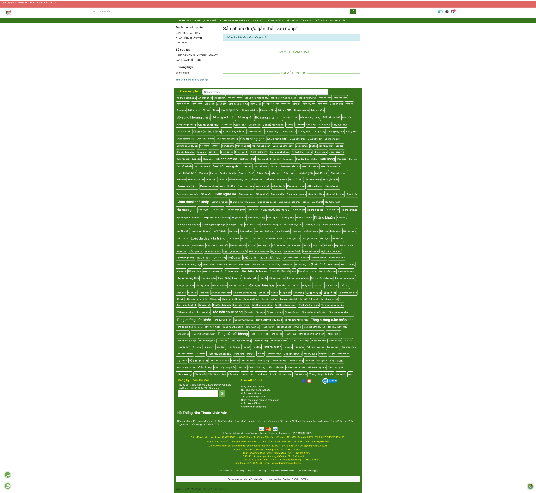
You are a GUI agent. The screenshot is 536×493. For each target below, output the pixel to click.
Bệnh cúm (210, 104)
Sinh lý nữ (329, 292)
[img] (446, 11)
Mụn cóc (307, 245)
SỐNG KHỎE (274, 20)
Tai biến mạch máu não (332, 305)
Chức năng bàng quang (227, 139)
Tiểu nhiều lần (272, 347)
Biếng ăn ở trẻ (336, 104)
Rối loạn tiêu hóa (262, 285)
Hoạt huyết (252, 209)
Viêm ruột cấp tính (317, 367)
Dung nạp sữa (183, 159)
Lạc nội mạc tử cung (201, 231)
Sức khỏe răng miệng (262, 305)
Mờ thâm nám (278, 245)
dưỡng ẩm (196, 159)
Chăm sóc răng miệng (207, 131)
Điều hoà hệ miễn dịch (290, 166)
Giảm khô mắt (263, 186)
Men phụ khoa (183, 245)
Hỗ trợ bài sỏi (298, 209)
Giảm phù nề (262, 194)
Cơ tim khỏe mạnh (261, 146)
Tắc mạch (260, 312)
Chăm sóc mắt (184, 131)
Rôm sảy (281, 285)
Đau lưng (353, 159)
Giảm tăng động (316, 194)
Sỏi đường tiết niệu (347, 292)
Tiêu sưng (299, 347)
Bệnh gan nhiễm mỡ (238, 104)
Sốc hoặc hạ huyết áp (196, 299)
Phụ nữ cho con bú (307, 271)
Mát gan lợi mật (309, 238)
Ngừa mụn (203, 257)
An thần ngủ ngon (186, 97)
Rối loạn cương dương (298, 278)
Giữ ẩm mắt (317, 202)
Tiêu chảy (208, 347)
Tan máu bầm (203, 312)
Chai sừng (310, 125)
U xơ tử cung (310, 354)
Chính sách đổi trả (250, 403)
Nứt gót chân (194, 271)
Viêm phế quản (276, 367)
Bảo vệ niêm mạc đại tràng (283, 98)
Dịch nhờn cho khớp (279, 152)
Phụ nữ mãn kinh (346, 271)
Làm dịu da (220, 231)
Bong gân (181, 110)
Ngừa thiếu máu (270, 257)
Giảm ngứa (206, 194)
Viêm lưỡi (241, 367)
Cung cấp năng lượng (283, 146)
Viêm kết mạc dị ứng (186, 367)
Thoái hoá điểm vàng (241, 340)
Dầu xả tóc (214, 152)
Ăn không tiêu (205, 98)
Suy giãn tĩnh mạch (309, 299)
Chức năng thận (297, 139)
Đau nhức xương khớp (227, 166)
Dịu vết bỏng (320, 152)
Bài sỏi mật (219, 98)
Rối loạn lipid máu (185, 285)
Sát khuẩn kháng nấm (221, 293)
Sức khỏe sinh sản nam (285, 305)
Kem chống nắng (256, 217)
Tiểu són (287, 347)
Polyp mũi (236, 278)
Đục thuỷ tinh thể (228, 173)
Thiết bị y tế (222, 340)
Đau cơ (277, 159)
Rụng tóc (306, 285)
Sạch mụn (181, 293)
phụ (294, 271)
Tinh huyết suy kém (315, 347)
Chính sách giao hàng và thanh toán (260, 400)
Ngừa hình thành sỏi (331, 251)
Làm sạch (233, 231)
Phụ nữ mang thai (188, 278)
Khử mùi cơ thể (252, 224)
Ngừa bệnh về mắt (292, 251)
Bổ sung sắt (245, 117)
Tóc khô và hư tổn (185, 354)
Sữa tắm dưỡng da (222, 305)
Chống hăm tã (288, 131)
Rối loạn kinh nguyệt (345, 278)
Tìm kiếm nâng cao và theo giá (192, 79)
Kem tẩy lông (288, 217)
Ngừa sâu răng (219, 257)
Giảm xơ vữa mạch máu (242, 202)
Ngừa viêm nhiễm (290, 257)
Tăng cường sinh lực (338, 312)
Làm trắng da (283, 231)
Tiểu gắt (246, 347)
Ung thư (322, 354)
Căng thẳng (254, 125)
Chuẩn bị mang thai (185, 139)
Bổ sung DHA (284, 110)
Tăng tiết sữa (290, 334)
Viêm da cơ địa (248, 360)
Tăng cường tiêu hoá (269, 319)
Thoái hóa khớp (260, 340)
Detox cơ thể (227, 152)
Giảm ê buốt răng (312, 179)
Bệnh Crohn (197, 104)
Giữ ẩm (306, 202)
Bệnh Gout (255, 104)
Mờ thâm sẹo (294, 245)
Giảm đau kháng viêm (276, 179)
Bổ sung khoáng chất (193, 117)
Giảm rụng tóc (277, 194)
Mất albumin (337, 238)
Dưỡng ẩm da (226, 159)
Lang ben (296, 231)
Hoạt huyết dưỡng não (275, 209)
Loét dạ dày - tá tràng (208, 238)
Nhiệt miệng (244, 264)
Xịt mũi (273, 374)
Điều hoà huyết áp (310, 166)
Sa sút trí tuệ (331, 285)
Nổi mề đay (300, 264)
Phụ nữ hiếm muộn (327, 271)
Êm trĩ (251, 173)
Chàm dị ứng (324, 125)
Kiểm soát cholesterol (334, 224)
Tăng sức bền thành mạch (203, 334)
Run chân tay (294, 285)
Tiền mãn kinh (183, 347)
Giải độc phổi (321, 173)
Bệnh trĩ (296, 104)
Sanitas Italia (182, 72)
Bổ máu (206, 110)
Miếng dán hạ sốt (238, 245)
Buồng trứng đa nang (186, 125)
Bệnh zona (322, 104)
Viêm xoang (184, 374)
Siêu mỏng (298, 292)
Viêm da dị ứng (279, 360)
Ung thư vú (182, 360)
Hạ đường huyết (332, 202)
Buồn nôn (346, 117)
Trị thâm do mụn (273, 354)
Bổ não (216, 110)
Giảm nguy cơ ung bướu (187, 194)
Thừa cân (348, 340)
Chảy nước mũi (339, 125)
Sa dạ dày (318, 285)
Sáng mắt (204, 292)
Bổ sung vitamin (267, 117)
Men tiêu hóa (198, 245)
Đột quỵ (213, 173)
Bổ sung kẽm (317, 110)
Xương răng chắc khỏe (321, 374)
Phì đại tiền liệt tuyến (280, 271)
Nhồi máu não (258, 264)
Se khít (274, 293)
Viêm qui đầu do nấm (295, 367)
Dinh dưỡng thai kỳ (302, 152)
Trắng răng (239, 354)
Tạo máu (249, 312)
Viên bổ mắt (200, 374)
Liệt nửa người (349, 231)
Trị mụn (260, 354)
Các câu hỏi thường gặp (308, 471)
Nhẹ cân (305, 257)
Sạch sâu (192, 292)
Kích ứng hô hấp (312, 224)
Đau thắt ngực (261, 166)
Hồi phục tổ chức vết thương (217, 217)
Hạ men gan (186, 210)
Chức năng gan (252, 139)
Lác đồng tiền (183, 231)
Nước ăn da (333, 264)
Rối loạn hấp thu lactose (322, 278)
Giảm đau (222, 179)
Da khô (313, 146)
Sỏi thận (180, 299)
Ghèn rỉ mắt (289, 173)
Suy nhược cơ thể (329, 299)
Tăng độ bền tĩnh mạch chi (189, 327)
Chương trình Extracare (253, 406)
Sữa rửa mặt (205, 305)
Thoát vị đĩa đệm (279, 340)
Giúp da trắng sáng (267, 202)
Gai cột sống (263, 173)
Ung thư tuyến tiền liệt (339, 354)
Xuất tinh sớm (300, 374)
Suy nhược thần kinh (187, 305)
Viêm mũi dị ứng (256, 367)
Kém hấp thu (273, 217)
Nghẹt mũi (276, 251)
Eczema (242, 173)
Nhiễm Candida (318, 257)
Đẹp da (274, 166)
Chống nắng (319, 131)
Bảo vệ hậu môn (235, 98)
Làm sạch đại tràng (264, 231)
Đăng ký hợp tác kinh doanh (282, 471)
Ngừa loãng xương (185, 257)
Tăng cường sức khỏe (194, 320)
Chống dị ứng (271, 131)
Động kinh (203, 173)
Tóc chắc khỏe (349, 347)
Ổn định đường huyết (212, 271)
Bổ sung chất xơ (268, 110)
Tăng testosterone (259, 334)
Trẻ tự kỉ (251, 354)
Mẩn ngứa (325, 238)
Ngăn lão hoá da (213, 251)
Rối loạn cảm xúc (277, 278)
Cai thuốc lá (226, 125)
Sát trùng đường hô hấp (244, 292)
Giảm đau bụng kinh (238, 179)
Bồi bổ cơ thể (331, 117)
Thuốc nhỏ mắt (318, 340)
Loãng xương (182, 238)
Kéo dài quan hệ (304, 217)
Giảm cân (211, 179)
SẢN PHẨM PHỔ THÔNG (189, 60)
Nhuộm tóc (288, 264)
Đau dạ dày (288, 159)
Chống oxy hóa (335, 131)
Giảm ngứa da (225, 194)
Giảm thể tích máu (335, 194)
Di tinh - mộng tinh (259, 152)
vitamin (245, 374)
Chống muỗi (304, 131)
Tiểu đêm (220, 347)
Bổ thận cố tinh (290, 117)
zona (350, 374)
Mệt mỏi (224, 245)
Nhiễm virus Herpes (226, 264)
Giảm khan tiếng (246, 186)
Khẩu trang (342, 217)
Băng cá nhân (325, 98)
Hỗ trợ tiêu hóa (349, 209)
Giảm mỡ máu (314, 186)
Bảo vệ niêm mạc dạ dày (256, 98)
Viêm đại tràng (296, 360)
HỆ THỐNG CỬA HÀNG (298, 20)
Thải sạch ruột (333, 334)
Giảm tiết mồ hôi (220, 202)
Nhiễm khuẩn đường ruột (189, 264)
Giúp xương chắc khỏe (289, 202)
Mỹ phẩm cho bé (344, 245)
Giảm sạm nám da (296, 194)
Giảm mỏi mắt (296, 186)
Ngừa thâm (250, 257)
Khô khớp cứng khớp (213, 224)
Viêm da (235, 360)
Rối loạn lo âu (203, 285)
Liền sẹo (324, 231)
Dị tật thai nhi (241, 152)
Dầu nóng (201, 152)
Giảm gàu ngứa (330, 179)
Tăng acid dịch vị (275, 312)
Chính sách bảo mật (251, 393)
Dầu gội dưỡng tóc (185, 152)
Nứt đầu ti (181, 271)
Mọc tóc (252, 245)
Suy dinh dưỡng (269, 299)
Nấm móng (181, 251)
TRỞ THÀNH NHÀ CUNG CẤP (329, 20)
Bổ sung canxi (230, 110)
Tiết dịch (197, 347)
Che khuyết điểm (255, 131)
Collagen (216, 146)
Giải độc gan (305, 173)
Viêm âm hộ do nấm (219, 360)
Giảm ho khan (209, 186)
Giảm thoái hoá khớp (193, 202)
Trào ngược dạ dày (219, 353)
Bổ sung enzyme (301, 110)
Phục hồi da (224, 278)
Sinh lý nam (313, 292)
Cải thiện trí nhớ (208, 124)
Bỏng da (349, 104)
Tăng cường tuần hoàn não (332, 320)
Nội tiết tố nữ (317, 264)
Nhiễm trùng (208, 264)
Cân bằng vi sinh (273, 124)
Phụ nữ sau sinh (208, 278)
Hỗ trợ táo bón (332, 210)
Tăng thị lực (276, 334)
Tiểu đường (234, 347)
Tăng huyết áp (252, 327)
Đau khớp (341, 159)
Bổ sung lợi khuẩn (223, 117)
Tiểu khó (257, 347)
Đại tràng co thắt (247, 159)
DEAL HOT (259, 20)
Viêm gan (309, 360)
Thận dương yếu (207, 340)
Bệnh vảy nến (309, 104)
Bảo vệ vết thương (307, 98)
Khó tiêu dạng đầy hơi (188, 224)
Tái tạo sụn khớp (185, 312)
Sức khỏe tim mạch (309, 305)
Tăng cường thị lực (223, 320)
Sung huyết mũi (251, 299)
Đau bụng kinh (264, 159)
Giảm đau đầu (256, 179)
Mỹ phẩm (328, 245)
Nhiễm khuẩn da (337, 257)
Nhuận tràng (273, 264)
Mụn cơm (317, 245)
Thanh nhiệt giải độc (186, 340)
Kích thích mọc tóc (293, 224)
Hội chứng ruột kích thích (189, 217)
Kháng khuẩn (324, 217)
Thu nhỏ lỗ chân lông (299, 340)
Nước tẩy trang (348, 264)
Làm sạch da (246, 231)
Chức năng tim (315, 139)
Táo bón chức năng (227, 312)
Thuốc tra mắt (334, 340)
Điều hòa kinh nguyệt (330, 166)
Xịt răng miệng (285, 374)
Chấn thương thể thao (234, 131)
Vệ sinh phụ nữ (198, 360)
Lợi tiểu (244, 238)
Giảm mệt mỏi (278, 186)
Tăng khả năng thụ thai (314, 327)
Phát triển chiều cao (254, 271)
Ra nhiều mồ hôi (251, 278)
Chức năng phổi (277, 138)
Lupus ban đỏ (257, 238)
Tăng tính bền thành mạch (311, 334)
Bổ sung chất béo (250, 110)
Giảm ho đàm (187, 186)
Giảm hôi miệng (227, 186)
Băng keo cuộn (340, 98)
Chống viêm (351, 131)
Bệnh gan (221, 104)
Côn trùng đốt (243, 146)
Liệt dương (335, 231)
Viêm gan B (322, 360)
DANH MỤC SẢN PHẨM (205, 20)
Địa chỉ (251, 471)
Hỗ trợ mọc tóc (315, 209)
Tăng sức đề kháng (233, 334)
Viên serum (233, 374)
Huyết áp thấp (239, 217)
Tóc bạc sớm (333, 347)
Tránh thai (200, 354)
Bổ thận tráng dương (310, 117)
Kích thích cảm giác (271, 224)
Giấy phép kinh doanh (252, 386)
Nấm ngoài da (195, 251)
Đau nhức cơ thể (202, 166)
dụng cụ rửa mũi (336, 152)
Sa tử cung (344, 285)
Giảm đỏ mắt (295, 179)
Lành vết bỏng (311, 231)
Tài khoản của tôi (224, 471)
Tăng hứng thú (267, 327)
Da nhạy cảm (326, 145)
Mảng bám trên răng (275, 238)
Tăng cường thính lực (243, 320)
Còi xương (204, 146)
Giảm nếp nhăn (332, 186)
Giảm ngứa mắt (246, 194)
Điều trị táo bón (186, 173)
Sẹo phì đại (285, 292)
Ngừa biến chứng (311, 251)
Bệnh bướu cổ (183, 104)
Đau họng (327, 159)
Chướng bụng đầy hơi (187, 146)
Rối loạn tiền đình (237, 285)
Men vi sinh (211, 245)
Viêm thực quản (336, 367)
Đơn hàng (240, 471)
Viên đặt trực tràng (217, 374)
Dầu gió (339, 146)
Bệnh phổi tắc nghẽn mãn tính (276, 104)
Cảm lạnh (240, 124)
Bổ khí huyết (194, 110)
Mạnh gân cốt (293, 238)
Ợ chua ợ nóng (232, 271)
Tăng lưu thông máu (337, 327)
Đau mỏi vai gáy (184, 166)
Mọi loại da (264, 245)
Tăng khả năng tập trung (289, 327)
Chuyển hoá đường (205, 139)
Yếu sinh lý (341, 374)
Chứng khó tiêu (332, 139)
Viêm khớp (205, 367)
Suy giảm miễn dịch (288, 299)
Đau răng (248, 166)
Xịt (252, 374)
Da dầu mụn (302, 146)
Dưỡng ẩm (208, 159)
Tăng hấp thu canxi (233, 326)
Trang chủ (184, 20)
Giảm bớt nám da (196, 179)
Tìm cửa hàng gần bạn (253, 396)
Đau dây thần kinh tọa (306, 159)
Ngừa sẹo (234, 257)
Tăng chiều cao (292, 312)
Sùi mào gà (215, 299)
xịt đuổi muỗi (261, 374)
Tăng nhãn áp (183, 334)
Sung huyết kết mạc (231, 299)
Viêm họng (337, 360)
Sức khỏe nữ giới (241, 305)
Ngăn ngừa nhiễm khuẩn (235, 251)
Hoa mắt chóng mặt (235, 209)
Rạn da (263, 278)
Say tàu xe (264, 292)
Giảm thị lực (352, 194)
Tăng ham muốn (212, 327)
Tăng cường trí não (296, 319)
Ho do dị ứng (217, 209)
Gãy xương (276, 173)
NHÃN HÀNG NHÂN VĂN (237, 20)
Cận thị (289, 125)
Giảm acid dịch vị (339, 173)
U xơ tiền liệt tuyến (293, 354)
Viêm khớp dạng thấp (224, 367)
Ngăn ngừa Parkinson (259, 251)
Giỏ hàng (262, 471)
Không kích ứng (235, 224)
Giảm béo (181, 179)
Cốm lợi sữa (228, 146)
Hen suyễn (203, 209)
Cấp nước (299, 125)
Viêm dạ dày (263, 360)
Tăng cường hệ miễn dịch (314, 312)
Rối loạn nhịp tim (219, 285)
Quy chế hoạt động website (255, 389)
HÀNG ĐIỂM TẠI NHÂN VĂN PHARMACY (197, 55)
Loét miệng (233, 238)
